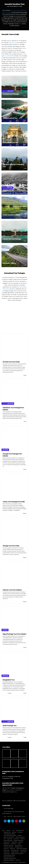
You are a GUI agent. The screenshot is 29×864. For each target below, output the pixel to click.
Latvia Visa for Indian (8, 847)
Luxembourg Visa (15, 852)
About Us (8, 830)
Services (20, 835)
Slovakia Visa (23, 850)
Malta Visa (12, 848)
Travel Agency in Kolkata (9, 833)
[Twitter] (8, 821)
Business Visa (7, 842)
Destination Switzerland (9, 860)
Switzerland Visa (18, 847)
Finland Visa (6, 850)
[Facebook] (5, 821)
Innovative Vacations (15, 10)
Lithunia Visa (7, 852)
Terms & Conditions (20, 837)
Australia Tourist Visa (8, 845)
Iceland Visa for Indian (21, 848)
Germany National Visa (9, 856)
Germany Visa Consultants (17, 853)
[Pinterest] (16, 821)
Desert (20, 23)
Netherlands (14, 842)
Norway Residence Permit (9, 855)
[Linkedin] (12, 821)
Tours (13, 830)
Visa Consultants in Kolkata (10, 835)
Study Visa (9, 838)
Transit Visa (16, 838)
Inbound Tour (12, 42)
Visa (5, 838)
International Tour (20, 830)
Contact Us (20, 832)
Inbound (14, 832)
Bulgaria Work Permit (18, 840)
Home (3, 830)
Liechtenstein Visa (15, 850)
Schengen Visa (18, 845)
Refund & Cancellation (9, 837)
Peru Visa (18, 860)
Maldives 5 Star (7, 832)
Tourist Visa (13, 843)
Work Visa (22, 838)
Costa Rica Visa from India (10, 858)
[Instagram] (20, 821)
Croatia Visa (6, 853)
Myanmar (21, 842)
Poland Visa (23, 852)
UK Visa (19, 843)
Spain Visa (6, 848)
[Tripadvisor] (23, 821)
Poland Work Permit (8, 840)
